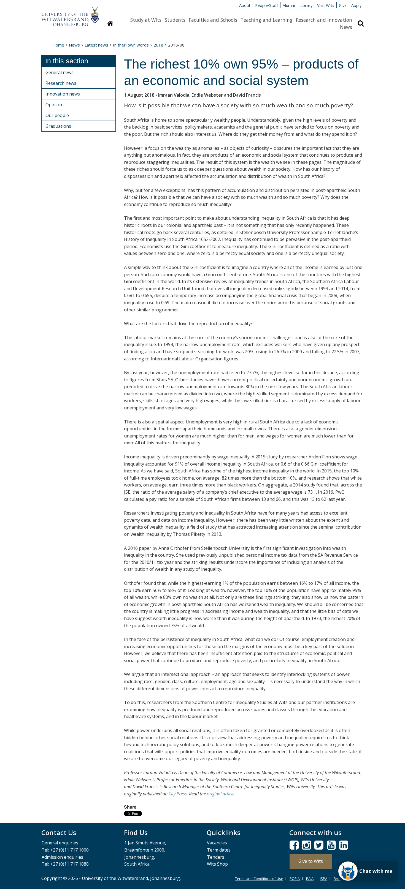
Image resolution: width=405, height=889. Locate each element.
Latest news (96, 45)
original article (220, 794)
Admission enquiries (62, 857)
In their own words (131, 45)
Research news (60, 83)
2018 (158, 45)
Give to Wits (310, 861)
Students (175, 20)
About (244, 5)
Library (305, 5)
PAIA (310, 878)
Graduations (58, 126)
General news (59, 72)
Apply (356, 5)
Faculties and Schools (213, 20)
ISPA (323, 878)
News (346, 27)
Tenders (215, 857)
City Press (178, 794)
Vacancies (217, 843)
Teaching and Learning (267, 20)
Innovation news (62, 94)
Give (343, 5)
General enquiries (60, 843)
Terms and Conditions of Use (259, 878)
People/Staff (266, 5)
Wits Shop (217, 864)
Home (58, 45)
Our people (57, 115)
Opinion (53, 105)
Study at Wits (145, 20)
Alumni (289, 5)
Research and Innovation (324, 20)
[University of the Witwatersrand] (70, 14)
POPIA (295, 878)
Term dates (219, 850)
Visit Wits (325, 5)
